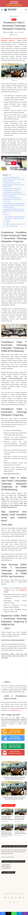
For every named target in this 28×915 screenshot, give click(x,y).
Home (12, 16)
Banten (16, 16)
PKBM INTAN (8, 32)
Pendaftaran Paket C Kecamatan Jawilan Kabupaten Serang (20, 818)
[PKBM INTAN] (10, 9)
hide (10, 175)
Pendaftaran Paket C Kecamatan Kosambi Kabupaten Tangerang (7, 833)
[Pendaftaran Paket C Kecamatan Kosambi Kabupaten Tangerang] (7, 827)
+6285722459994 (9, 857)
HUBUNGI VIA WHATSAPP (14, 5)
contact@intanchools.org (15, 710)
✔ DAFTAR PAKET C (6, 868)
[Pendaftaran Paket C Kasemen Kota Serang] (21, 827)
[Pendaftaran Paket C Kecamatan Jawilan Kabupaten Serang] (21, 811)
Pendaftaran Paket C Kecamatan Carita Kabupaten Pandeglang (7, 818)
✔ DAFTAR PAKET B (6, 866)
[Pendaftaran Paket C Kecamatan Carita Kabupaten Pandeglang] (7, 811)
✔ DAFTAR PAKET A (6, 864)
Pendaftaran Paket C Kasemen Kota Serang (20, 832)
